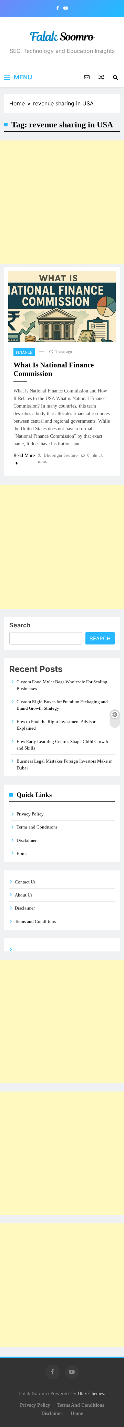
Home (22, 853)
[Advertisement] (62, 202)
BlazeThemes (91, 1393)
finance (24, 352)
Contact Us (25, 881)
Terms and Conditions (37, 827)
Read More (24, 455)
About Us (23, 895)
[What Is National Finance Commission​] (62, 306)
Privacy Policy (30, 814)
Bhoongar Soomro (61, 455)
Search (19, 625)
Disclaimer (27, 840)
